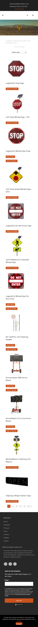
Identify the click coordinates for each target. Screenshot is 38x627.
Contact (6, 534)
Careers (6, 541)
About (6, 521)
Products (6, 528)
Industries (7, 525)
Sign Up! (19, 600)
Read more (10, 156)
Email (6, 580)
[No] (36, 621)
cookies (19, 621)
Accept (19, 624)
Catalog (6, 537)
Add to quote (11, 161)
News (5, 531)
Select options (12, 88)
